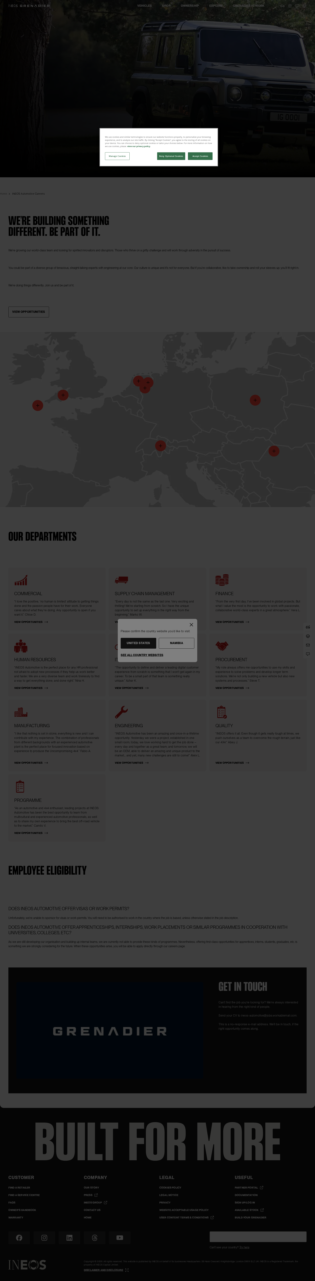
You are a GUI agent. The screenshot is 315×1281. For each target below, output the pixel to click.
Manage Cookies (117, 156)
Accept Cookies (200, 156)
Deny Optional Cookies (171, 156)
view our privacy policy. (139, 146)
